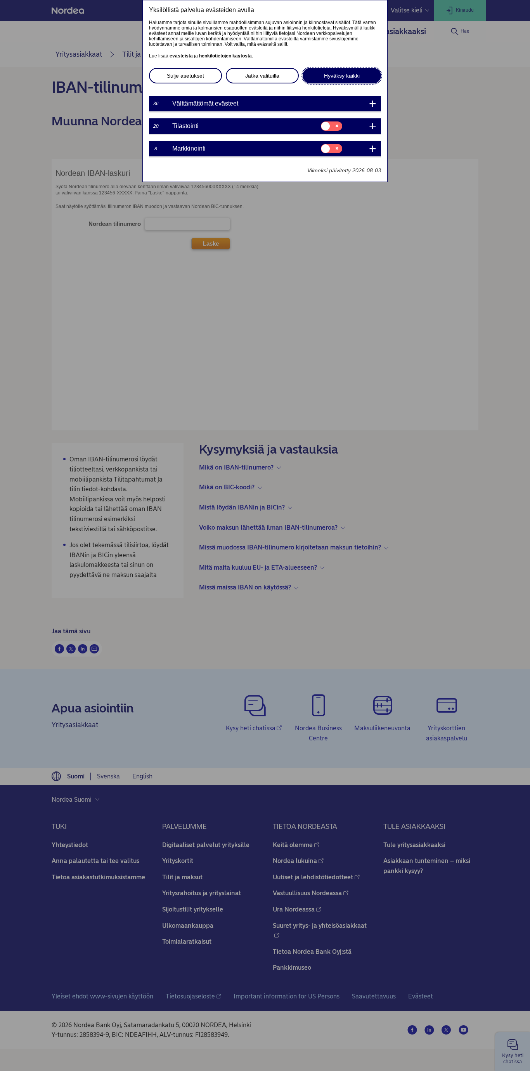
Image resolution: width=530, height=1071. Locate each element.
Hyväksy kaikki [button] (342, 76)
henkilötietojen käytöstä (225, 56)
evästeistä (181, 56)
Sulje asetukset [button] (185, 76)
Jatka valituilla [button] (262, 76)
